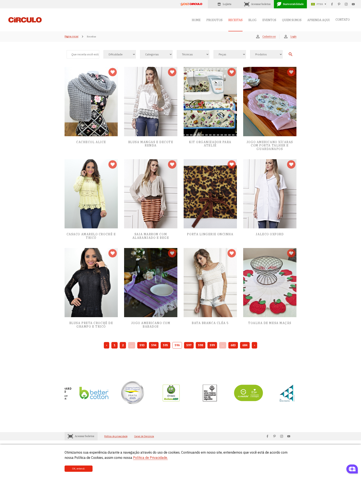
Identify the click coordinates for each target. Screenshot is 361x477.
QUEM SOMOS (291, 20)
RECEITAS (235, 20)
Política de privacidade (115, 436)
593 (142, 345)
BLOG (252, 20)
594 (153, 345)
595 (165, 345)
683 (233, 345)
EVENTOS (269, 20)
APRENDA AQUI (318, 20)
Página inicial (71, 36)
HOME (196, 20)
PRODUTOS (214, 20)
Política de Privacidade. (150, 457)
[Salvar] (112, 72)
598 (200, 345)
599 (212, 345)
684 (244, 345)
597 (188, 345)
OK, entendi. (78, 468)
